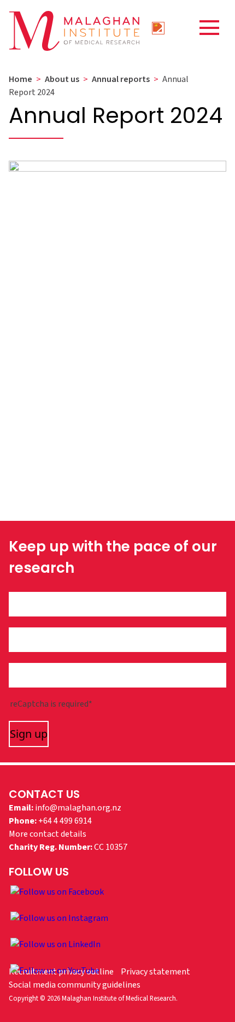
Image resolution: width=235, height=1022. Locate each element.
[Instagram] (59, 918)
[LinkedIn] (55, 944)
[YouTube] (55, 970)
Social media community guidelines (74, 985)
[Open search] (158, 27)
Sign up (29, 733)
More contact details (47, 834)
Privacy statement (155, 972)
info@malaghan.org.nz (78, 808)
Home (20, 79)
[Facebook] (57, 891)
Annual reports (121, 79)
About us (62, 79)
